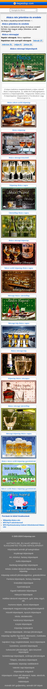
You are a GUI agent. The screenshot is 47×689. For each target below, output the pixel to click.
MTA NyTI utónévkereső (13, 523)
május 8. (18, 44)
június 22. (28, 44)
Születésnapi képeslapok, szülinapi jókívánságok (23, 656)
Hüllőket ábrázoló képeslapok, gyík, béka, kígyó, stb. (24, 599)
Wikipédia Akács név (11, 520)
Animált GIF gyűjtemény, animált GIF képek (24, 685)
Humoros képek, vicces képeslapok (23, 605)
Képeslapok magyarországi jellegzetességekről (23, 609)
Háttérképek (23, 682)
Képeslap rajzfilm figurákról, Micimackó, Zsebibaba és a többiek (23, 637)
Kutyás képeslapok (23, 624)
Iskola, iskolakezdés (23, 616)
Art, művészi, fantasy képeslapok (23, 557)
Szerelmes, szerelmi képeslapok (23, 646)
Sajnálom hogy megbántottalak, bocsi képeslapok (23, 642)
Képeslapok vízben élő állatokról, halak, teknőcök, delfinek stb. (23, 676)
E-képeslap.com (29, 536)
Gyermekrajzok (23, 587)
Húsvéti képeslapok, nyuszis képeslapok (23, 612)
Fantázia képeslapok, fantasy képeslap (23, 579)
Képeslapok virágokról (23, 671)
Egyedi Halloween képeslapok (23, 591)
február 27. (38, 41)
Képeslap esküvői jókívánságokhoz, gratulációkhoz (23, 575)
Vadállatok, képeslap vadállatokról (23, 664)
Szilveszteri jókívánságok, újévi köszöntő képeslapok (23, 651)
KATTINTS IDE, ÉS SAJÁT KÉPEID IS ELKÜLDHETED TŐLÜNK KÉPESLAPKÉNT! (23, 544)
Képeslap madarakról (23, 628)
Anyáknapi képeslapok (23, 553)
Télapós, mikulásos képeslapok (23, 660)
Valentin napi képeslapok (23, 668)
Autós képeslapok (23, 561)
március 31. (7, 44)
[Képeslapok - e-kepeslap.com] (23, 7)
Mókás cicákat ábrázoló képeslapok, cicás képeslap (23, 570)
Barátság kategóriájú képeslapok (23, 565)
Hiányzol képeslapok (24, 595)
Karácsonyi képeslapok (23, 620)
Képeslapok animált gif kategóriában (23, 549)
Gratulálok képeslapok (23, 583)
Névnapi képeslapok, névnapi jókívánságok (23, 632)
